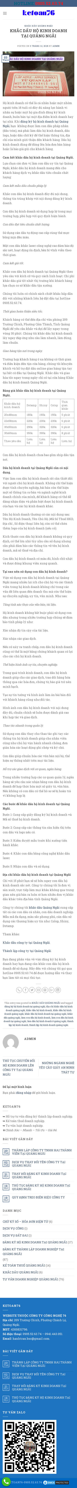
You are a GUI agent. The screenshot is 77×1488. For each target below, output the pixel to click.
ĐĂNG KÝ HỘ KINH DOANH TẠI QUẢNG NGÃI (35, 1242)
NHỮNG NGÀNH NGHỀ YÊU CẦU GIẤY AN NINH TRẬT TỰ (56, 1067)
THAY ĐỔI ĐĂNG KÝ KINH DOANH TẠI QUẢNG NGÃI (39, 1175)
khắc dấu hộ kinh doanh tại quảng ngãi (45, 1013)
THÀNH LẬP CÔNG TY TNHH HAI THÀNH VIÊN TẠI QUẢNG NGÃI (42, 1151)
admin (56, 46)
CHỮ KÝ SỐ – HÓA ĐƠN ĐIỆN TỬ (25, 1221)
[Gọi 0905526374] (6, 1481)
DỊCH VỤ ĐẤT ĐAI (15, 1235)
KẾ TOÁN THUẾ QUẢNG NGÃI (24, 1265)
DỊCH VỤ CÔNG (13, 1228)
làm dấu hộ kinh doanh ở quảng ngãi (46, 1021)
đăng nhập (23, 1093)
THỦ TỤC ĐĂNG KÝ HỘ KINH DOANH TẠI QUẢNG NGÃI (41, 1187)
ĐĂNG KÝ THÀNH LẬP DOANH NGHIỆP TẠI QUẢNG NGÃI (33, 1251)
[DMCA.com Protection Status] (56, 1482)
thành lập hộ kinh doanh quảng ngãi (48, 1025)
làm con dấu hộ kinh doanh (35, 1017)
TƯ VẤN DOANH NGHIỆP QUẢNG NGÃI (30, 1279)
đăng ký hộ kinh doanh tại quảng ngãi (24, 1006)
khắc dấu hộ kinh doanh (39, 1010)
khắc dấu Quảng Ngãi (44, 907)
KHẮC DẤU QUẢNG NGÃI (38, 25)
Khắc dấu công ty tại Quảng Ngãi (26, 942)
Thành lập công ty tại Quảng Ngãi (27, 951)
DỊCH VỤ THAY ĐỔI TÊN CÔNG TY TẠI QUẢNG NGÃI (38, 1163)
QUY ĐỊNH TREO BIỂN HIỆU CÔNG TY (38, 1197)
